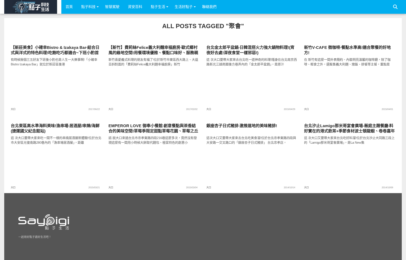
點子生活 (158, 7)
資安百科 (135, 7)
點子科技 (88, 7)
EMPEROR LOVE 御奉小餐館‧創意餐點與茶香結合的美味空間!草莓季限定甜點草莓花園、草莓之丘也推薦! (153, 128)
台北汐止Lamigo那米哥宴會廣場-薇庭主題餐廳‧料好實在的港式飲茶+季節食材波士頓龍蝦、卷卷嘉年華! (349, 128)
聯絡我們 (209, 7)
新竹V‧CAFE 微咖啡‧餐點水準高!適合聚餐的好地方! (347, 50)
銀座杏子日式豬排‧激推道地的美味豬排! (241, 126)
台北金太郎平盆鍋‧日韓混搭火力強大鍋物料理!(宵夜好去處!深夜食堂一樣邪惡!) (250, 50)
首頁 (69, 7)
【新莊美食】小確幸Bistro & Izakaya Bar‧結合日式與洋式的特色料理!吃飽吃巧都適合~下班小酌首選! (55, 50)
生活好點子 (184, 7)
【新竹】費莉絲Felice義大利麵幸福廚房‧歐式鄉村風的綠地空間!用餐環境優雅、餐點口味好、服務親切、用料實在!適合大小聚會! (153, 50)
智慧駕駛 (112, 7)
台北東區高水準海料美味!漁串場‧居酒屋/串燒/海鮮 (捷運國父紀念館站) (55, 128)
